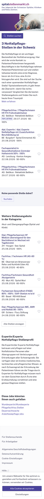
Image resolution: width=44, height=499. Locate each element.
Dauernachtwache (10, 410)
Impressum (7, 463)
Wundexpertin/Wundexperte (15, 404)
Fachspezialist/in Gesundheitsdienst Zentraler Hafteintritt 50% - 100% (16, 151)
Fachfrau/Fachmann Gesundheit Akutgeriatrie (18, 276)
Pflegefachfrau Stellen (13, 407)
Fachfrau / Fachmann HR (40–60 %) (18, 257)
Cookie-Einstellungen (12, 458)
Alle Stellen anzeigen (14, 324)
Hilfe (4, 470)
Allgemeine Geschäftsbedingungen (19, 449)
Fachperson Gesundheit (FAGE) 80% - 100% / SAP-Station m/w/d (18, 292)
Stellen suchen (14, 36)
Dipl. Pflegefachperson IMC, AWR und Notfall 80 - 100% (18, 308)
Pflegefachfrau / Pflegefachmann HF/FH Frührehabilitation (18, 111)
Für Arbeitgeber (9, 441)
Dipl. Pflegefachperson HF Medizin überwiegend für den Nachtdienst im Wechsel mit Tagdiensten (16, 239)
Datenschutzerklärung (12, 454)
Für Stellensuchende (12, 437)
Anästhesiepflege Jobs (13, 414)
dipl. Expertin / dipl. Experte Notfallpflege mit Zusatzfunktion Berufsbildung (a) (18, 132)
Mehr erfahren (8, 101)
